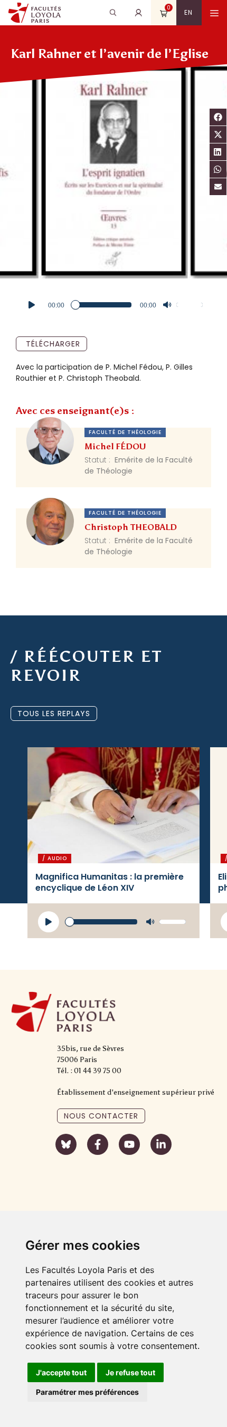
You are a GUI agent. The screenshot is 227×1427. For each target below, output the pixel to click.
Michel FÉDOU (115, 446)
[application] (113, 304)
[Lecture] (31, 304)
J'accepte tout (61, 1372)
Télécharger (53, 344)
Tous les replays (53, 713)
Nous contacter (101, 1116)
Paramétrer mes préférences (87, 1391)
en (188, 12)
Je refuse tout (130, 1372)
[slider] (191, 303)
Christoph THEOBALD (130, 527)
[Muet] (168, 305)
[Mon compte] (138, 12)
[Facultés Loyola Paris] (34, 12)
